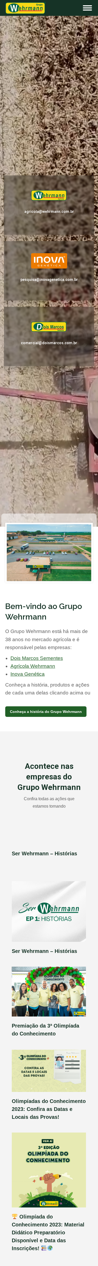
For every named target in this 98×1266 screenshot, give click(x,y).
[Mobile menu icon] (87, 8)
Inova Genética (27, 674)
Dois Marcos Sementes (36, 658)
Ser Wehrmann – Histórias (44, 853)
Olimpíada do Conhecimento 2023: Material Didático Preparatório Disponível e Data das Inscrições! (48, 1232)
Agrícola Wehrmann (32, 666)
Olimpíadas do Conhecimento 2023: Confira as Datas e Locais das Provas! (49, 1109)
